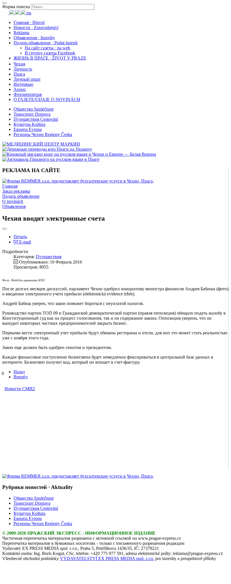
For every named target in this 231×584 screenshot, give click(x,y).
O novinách (12, 201)
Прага (19, 74)
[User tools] (4, 229)
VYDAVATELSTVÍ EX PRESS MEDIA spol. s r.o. (107, 558)
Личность (23, 69)
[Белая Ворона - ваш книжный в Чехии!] (79, 154)
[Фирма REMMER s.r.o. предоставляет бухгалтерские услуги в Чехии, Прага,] (78, 181)
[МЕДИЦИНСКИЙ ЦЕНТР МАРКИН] (41, 144)
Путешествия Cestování (36, 119)
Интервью (23, 84)
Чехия (19, 64)
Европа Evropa (28, 129)
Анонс (20, 89)
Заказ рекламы (16, 191)
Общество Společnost (34, 109)
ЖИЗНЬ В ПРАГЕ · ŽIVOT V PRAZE (50, 58)
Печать (20, 236)
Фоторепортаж (28, 94)
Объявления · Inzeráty (34, 37)
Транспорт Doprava (32, 114)
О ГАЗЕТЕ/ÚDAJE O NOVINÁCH (47, 99)
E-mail (24, 242)
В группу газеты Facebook (50, 53)
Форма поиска (16, 6)
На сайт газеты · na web (47, 47)
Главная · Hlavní (29, 22)
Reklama (21, 32)
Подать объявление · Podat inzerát (45, 42)
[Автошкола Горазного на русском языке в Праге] (50, 159)
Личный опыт (27, 79)
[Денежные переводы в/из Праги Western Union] (47, 149)
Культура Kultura (29, 124)
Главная (9, 186)
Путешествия (48, 256)
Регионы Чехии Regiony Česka (43, 134)
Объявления (14, 206)
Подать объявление (20, 196)
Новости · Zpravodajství (36, 27)
